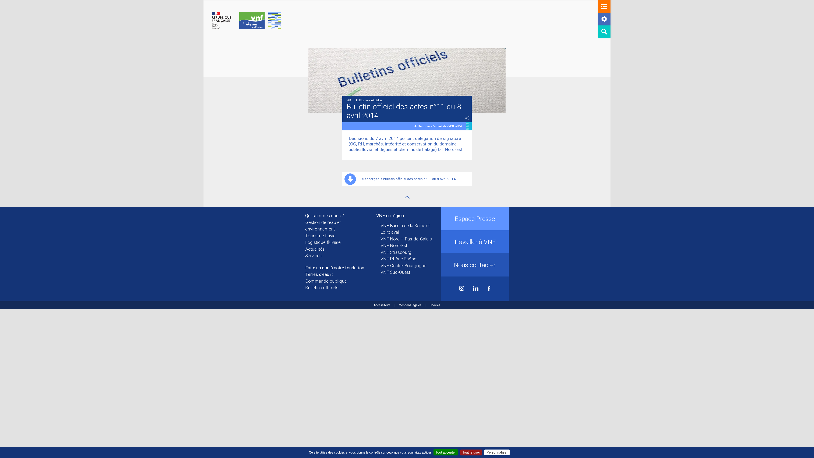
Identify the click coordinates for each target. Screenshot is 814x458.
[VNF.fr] (246, 21)
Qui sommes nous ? (324, 215)
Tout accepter (446, 452)
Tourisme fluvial (321, 235)
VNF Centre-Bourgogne (403, 265)
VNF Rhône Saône (398, 258)
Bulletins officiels (321, 287)
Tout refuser (471, 452)
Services (313, 255)
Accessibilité (382, 305)
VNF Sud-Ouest (395, 272)
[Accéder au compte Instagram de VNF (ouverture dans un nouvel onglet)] (461, 288)
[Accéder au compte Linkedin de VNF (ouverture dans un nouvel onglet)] (475, 288)
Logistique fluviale (323, 242)
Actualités (315, 249)
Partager (467, 118)
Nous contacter (475, 265)
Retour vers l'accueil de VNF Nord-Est (440, 126)
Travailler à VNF (475, 242)
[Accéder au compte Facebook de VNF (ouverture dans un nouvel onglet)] (489, 288)
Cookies (435, 305)
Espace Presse (475, 218)
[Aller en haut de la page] (407, 197)
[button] (604, 6)
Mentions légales (410, 305)
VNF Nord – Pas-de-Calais (406, 239)
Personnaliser (496, 452)
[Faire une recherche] (604, 31)
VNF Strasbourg (396, 252)
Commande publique (326, 281)
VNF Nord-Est (394, 245)
